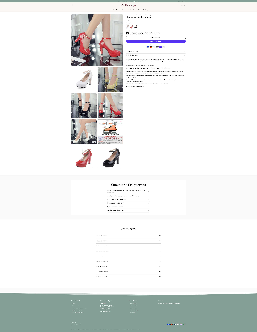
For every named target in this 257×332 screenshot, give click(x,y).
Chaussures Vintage (134, 15)
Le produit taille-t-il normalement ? (103, 261)
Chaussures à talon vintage (145, 15)
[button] (72, 5)
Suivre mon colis (75, 305)
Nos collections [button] (133, 301)
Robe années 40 (133, 305)
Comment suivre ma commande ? (103, 251)
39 (150, 33)
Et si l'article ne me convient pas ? (103, 271)
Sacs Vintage (133, 312)
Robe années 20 (133, 303)
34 (131, 33)
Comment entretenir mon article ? (103, 266)
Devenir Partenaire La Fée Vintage (79, 308)
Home (127, 15)
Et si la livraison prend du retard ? (103, 256)
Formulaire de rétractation (77, 312)
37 (142, 33)
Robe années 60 (133, 308)
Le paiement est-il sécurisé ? (102, 276)
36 (138, 33)
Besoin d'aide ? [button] (75, 301)
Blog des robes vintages (77, 310)
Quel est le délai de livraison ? (102, 235)
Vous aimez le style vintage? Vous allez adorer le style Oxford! (140, 65)
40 (127, 33)
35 (135, 33)
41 (157, 33)
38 (146, 33)
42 (154, 33)
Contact (74, 303)
